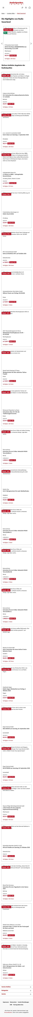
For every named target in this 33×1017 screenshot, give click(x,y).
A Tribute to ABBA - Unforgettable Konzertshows (13, 175)
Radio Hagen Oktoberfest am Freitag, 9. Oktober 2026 (14, 689)
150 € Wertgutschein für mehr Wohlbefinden (16, 491)
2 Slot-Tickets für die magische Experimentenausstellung (12, 808)
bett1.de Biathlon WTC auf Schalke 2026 (14, 253)
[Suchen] (22, 7)
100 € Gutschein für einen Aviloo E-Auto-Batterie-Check (15, 650)
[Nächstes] (31, 43)
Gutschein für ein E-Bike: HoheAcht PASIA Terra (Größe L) (15, 452)
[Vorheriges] (2, 43)
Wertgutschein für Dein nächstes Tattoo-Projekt (15, 373)
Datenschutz (13, 1002)
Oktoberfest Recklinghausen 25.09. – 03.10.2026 (13, 333)
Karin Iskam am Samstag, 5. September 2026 (16, 135)
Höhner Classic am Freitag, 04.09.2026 (14, 293)
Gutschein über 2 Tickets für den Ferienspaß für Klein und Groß (16, 927)
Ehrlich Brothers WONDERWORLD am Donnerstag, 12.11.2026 (15, 47)
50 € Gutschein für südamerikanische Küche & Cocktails (16, 96)
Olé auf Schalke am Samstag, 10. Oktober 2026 (16, 847)
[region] (16, 43)
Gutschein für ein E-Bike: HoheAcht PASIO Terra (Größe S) (15, 531)
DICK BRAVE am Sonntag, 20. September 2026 (16, 728)
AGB (11, 1004)
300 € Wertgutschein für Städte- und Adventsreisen (13, 967)
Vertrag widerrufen (18, 1004)
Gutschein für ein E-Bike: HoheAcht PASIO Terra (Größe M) (15, 571)
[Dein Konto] (26, 7)
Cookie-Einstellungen (23, 1002)
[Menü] (3, 7)
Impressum (6, 1002)
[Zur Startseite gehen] (16, 3)
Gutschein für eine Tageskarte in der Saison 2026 (15, 887)
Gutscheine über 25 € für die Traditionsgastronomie (11, 412)
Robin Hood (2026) (8, 214)
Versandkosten (8, 1012)
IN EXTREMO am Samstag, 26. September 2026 (16, 768)
